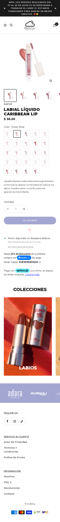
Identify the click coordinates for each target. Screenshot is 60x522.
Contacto (9, 493)
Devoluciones (12, 488)
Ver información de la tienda (20, 247)
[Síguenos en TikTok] (21, 421)
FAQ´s (8, 482)
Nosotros (9, 476)
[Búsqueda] (11, 25)
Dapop (8, 104)
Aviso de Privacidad (15, 442)
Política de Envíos (14, 457)
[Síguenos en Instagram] (14, 421)
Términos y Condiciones (11, 449)
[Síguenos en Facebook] (7, 421)
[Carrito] (54, 25)
